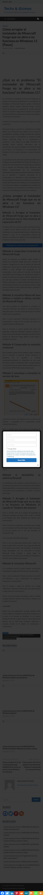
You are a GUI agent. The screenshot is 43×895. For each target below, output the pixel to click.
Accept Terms (12, 449)
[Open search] (38, 19)
